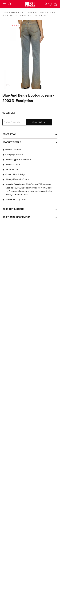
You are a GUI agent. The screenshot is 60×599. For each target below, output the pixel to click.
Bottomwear (28, 12)
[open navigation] (4, 4)
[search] (9, 4)
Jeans (41, 12)
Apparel (15, 12)
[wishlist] (50, 4)
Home (6, 12)
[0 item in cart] (55, 4)
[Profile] (45, 4)
